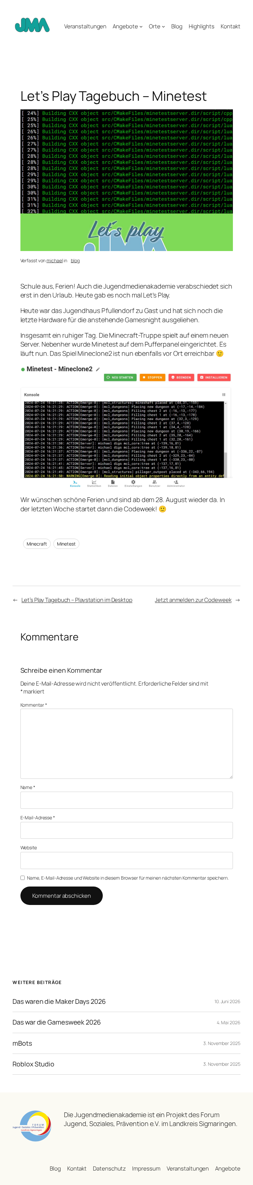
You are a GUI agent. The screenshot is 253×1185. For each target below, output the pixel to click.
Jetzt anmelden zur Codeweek (193, 600)
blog (75, 260)
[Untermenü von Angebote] (141, 26)
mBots (22, 1043)
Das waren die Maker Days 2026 (59, 1001)
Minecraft (37, 544)
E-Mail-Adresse (37, 817)
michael (54, 260)
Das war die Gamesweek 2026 (56, 1022)
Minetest (66, 544)
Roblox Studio (33, 1064)
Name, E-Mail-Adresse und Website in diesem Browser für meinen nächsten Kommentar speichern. (128, 878)
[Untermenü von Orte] (163, 26)
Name (27, 787)
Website (28, 847)
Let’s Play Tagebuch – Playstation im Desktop (76, 600)
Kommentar (33, 705)
